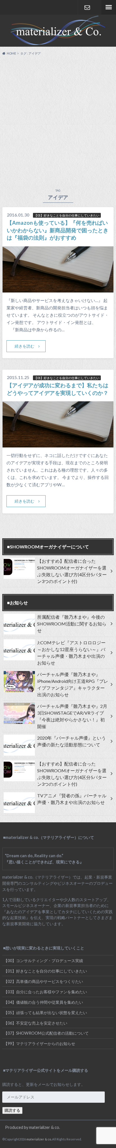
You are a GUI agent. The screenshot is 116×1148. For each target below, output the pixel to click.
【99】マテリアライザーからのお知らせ (39, 1043)
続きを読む (24, 346)
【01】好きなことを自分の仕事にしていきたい (45, 971)
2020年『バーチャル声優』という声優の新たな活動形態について (71, 741)
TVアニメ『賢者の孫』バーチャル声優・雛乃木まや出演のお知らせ (71, 799)
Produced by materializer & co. (32, 1127)
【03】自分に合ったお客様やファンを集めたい (45, 991)
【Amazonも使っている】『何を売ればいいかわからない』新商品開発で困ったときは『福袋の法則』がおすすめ (57, 230)
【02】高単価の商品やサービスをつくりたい (43, 981)
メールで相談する (87, 7)
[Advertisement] (58, 121)
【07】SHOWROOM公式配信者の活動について (46, 1033)
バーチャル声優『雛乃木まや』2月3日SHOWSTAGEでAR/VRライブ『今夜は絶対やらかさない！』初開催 (72, 716)
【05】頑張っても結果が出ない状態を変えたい (45, 1012)
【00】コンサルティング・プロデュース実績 (43, 960)
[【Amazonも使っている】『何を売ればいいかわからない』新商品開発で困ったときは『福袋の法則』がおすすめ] (58, 289)
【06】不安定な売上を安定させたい (35, 1023)
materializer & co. (39, 1139)
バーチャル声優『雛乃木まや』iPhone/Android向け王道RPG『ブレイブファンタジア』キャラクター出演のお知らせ (72, 684)
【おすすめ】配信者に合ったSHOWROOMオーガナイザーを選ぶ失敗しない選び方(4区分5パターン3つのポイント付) (72, 571)
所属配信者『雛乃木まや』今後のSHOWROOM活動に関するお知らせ (71, 623)
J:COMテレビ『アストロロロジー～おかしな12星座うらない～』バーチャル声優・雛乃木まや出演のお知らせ (71, 652)
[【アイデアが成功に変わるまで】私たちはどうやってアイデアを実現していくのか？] (58, 444)
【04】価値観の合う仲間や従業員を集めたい (43, 1002)
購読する (12, 1110)
